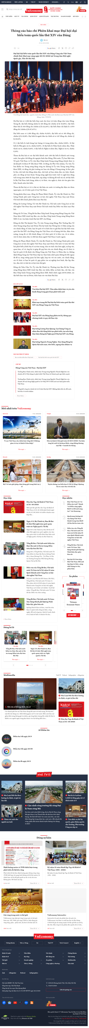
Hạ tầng (49, 457)
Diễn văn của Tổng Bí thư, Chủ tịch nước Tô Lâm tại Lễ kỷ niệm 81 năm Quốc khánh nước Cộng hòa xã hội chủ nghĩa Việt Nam (40, 571)
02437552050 (52, 985)
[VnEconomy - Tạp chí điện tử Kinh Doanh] (44, 936)
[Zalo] (72, 2)
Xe (27, 2)
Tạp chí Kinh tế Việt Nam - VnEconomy (74, 1018)
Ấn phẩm (73, 576)
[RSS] (32, 1003)
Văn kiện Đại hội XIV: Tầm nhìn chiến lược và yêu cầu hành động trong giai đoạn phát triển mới (53, 290)
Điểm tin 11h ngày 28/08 (23, 749)
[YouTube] (76, 2)
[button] (27, 665)
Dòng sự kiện (44, 838)
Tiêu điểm (9, 16)
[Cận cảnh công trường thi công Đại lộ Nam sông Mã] (44, 792)
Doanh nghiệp (66, 16)
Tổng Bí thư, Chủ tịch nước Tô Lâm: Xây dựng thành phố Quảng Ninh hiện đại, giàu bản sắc (40, 601)
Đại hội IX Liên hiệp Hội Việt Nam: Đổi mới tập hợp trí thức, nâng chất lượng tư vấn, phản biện (75, 564)
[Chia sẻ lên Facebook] (59, 48)
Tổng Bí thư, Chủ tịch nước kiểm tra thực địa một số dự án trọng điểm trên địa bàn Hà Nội (40, 546)
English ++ (55, 2)
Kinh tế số (33, 16)
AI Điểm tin (44, 730)
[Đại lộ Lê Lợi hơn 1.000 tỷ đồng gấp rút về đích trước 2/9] (75, 787)
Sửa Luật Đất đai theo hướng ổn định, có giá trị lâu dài (71, 697)
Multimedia (9, 675)
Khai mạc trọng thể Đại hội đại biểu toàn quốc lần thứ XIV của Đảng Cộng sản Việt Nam (53, 304)
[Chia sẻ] (73, 48)
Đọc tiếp (8, 498)
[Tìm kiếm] (7, 9)
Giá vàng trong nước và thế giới (16, 915)
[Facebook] (64, 2)
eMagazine (81, 675)
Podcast (64, 675)
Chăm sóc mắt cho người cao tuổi (9, 821)
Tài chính (24, 16)
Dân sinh (5, 457)
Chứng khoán (6, 2)
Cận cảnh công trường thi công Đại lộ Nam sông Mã (43, 807)
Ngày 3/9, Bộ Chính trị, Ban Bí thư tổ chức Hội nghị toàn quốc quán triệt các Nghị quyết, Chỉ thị (40, 524)
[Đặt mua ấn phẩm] (81, 9)
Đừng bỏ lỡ (9, 628)
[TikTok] (80, 2)
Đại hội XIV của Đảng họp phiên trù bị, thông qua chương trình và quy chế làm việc (51, 317)
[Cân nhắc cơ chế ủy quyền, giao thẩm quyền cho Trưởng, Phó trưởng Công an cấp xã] (75, 811)
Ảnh (3, 973)
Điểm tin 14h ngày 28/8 (22, 736)
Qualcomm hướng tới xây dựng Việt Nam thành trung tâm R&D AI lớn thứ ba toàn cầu (75, 520)
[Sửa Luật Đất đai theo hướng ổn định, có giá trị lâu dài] (11, 787)
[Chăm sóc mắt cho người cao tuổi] (11, 811)
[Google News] (85, 2)
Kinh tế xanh (44, 16)
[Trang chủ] (2, 17)
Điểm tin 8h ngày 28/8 (22, 761)
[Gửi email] (66, 48)
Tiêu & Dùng (18, 2)
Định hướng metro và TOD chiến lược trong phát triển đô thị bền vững (20, 869)
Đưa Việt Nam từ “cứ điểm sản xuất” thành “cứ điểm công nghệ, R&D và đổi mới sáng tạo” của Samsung (75, 506)
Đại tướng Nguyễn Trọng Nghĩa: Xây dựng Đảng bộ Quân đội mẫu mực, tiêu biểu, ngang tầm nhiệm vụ (52, 343)
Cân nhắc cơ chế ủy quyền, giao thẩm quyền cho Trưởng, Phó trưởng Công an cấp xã (74, 823)
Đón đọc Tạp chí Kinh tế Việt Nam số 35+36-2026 (40, 503)
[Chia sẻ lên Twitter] (62, 48)
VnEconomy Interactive (56, 915)
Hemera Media (31, 1016)
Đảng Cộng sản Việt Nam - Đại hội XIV (31, 368)
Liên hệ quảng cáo (66, 990)
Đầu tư (16, 16)
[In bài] (14, 48)
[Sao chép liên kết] (69, 48)
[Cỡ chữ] (18, 48)
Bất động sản (77, 16)
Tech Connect (44, 2)
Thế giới (49, 413)
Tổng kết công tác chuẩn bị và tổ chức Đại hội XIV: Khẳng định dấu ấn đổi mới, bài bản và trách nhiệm (44, 390)
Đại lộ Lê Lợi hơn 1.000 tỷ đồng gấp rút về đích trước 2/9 (75, 798)
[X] (68, 2)
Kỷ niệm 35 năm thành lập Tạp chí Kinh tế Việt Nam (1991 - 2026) (64, 869)
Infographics (72, 675)
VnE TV (33, 2)
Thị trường (55, 16)
